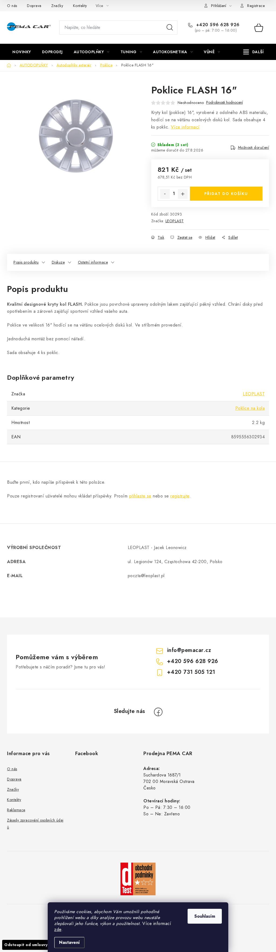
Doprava (34, 5)
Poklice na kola (250, 408)
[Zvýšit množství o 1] (183, 194)
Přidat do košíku (226, 193)
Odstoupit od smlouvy (25, 944)
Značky (57, 5)
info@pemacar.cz (189, 650)
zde (57, 929)
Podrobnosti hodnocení (224, 102)
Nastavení (69, 942)
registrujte (179, 496)
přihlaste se (140, 496)
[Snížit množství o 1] (165, 194)
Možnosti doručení (253, 147)
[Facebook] (158, 712)
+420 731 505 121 (191, 672)
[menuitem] (21, 52)
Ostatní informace (93, 262)
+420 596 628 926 (217, 25)
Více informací (185, 127)
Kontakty (80, 5)
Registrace (256, 5)
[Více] (253, 52)
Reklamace (16, 810)
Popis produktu (26, 262)
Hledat (169, 28)
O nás (12, 5)
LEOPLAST (174, 221)
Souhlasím (204, 916)
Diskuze (58, 262)
